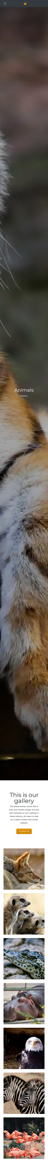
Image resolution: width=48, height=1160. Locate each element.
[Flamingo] (24, 1138)
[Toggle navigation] (5, 3)
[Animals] (25, 3)
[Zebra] (24, 1093)
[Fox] (24, 869)
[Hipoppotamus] (24, 1003)
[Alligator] (24, 958)
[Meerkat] (24, 914)
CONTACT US (24, 831)
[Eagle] (24, 1048)
